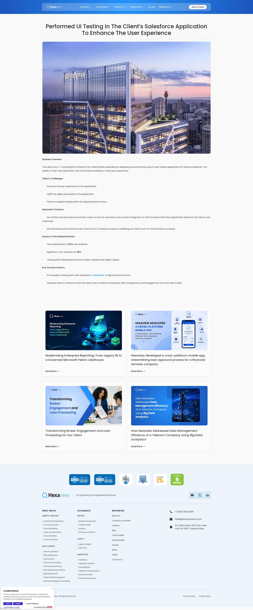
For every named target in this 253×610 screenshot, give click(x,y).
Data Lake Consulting (52, 562)
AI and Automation (51, 525)
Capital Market (84, 525)
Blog (114, 530)
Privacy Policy (189, 596)
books (114, 550)
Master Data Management (54, 577)
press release (118, 540)
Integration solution (86, 563)
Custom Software (51, 539)
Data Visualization (51, 551)
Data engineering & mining (54, 570)
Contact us (117, 559)
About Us (116, 515)
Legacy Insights (85, 544)
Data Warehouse (50, 555)
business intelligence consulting (57, 581)
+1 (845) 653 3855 (184, 511)
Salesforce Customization (89, 571)
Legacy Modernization (52, 532)
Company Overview (121, 520)
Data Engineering (50, 528)
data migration (85, 567)
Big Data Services (51, 573)
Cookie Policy (205, 596)
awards (115, 545)
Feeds (115, 554)
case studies (118, 535)
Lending (82, 528)
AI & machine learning (52, 566)
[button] (86, 7)
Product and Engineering (53, 521)
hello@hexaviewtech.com (188, 519)
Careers (115, 525)
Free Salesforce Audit (87, 578)
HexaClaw (83, 548)
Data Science (49, 559)
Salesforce (98, 275)
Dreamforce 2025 (86, 574)
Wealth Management (87, 521)
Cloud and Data (50, 536)
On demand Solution (87, 532)
